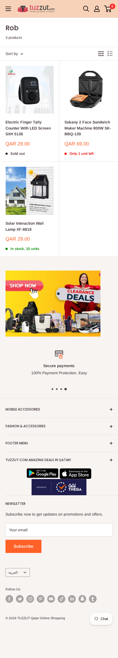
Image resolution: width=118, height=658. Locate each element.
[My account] (97, 9)
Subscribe (23, 546)
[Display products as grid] (101, 53)
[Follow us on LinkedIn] (72, 599)
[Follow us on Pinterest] (40, 599)
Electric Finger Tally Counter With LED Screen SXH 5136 (28, 128)
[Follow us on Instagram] (30, 599)
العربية (13, 572)
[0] (108, 8)
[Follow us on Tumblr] (93, 599)
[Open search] (86, 9)
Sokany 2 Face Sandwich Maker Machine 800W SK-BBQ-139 (87, 128)
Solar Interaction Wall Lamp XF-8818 (24, 226)
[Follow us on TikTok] (61, 599)
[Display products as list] (110, 53)
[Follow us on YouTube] (51, 599)
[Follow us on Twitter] (20, 599)
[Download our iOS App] (75, 472)
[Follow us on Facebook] (9, 599)
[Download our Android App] (42, 472)
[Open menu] (8, 9)
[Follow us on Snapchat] (82, 599)
